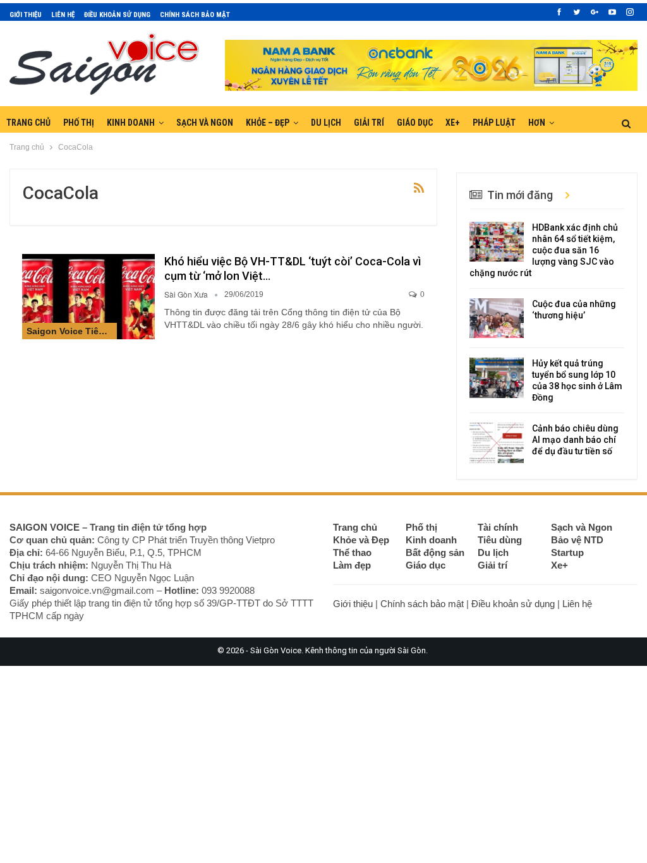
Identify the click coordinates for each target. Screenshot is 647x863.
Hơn (536, 123)
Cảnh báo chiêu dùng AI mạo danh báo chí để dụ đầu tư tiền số (575, 439)
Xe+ (452, 123)
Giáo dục (415, 123)
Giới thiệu (25, 15)
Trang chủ (28, 123)
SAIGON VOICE (44, 527)
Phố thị (78, 123)
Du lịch (326, 123)
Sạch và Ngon (204, 123)
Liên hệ (63, 15)
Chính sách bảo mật (195, 15)
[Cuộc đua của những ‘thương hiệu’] (496, 318)
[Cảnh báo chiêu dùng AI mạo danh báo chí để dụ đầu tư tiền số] (496, 443)
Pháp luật (494, 123)
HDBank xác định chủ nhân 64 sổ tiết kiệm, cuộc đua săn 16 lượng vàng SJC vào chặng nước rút (543, 250)
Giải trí (369, 123)
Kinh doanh (131, 123)
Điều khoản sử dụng (117, 15)
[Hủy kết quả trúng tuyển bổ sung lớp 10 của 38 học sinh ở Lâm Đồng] (496, 378)
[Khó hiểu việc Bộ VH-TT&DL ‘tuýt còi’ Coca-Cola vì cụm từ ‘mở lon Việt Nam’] (88, 296)
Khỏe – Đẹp (267, 123)
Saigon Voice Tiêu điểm (72, 331)
